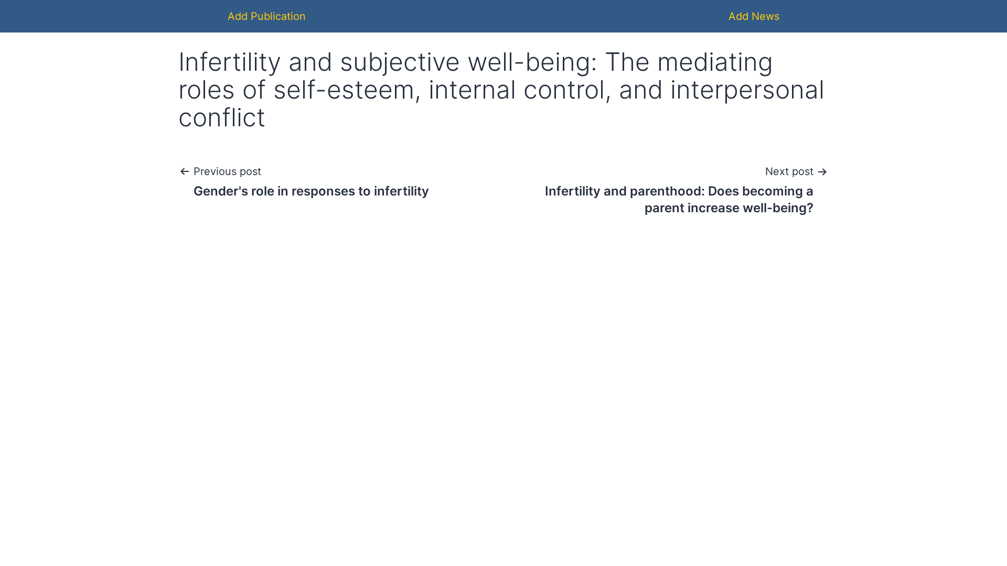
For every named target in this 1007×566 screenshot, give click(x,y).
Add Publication (267, 16)
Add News (754, 16)
